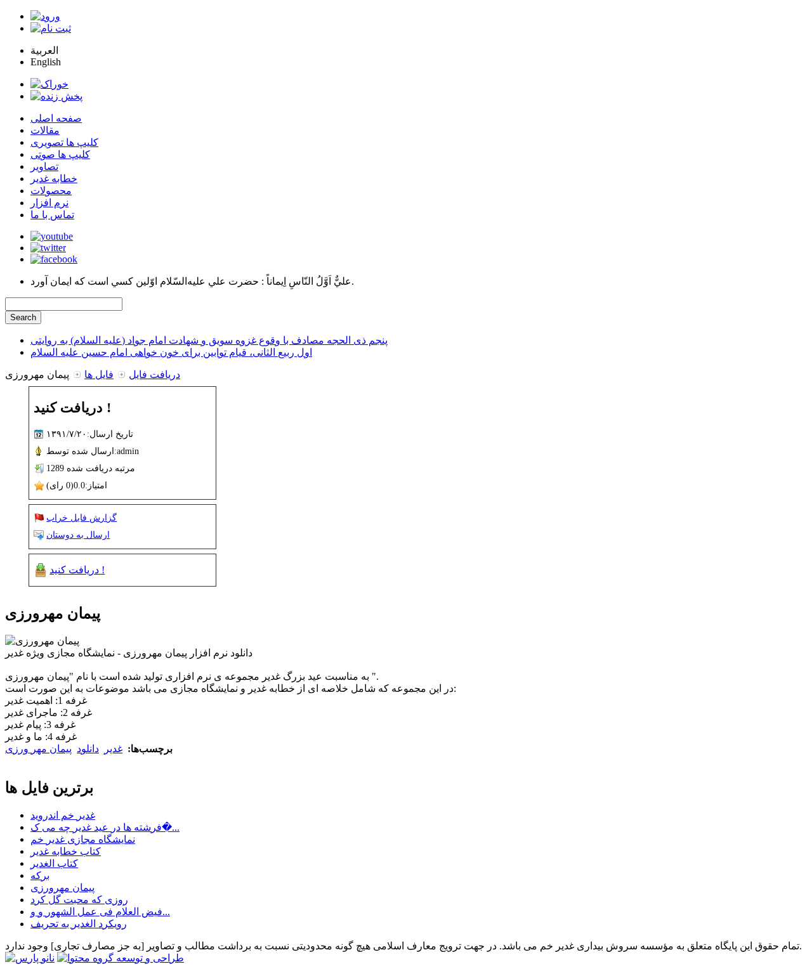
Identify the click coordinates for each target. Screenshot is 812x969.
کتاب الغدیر (54, 863)
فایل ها (99, 374)
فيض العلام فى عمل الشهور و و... (100, 911)
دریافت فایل (154, 374)
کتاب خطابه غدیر (65, 851)
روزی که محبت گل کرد (79, 899)
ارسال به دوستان (78, 535)
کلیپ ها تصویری (64, 142)
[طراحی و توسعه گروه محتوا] (120, 958)
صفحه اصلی (56, 118)
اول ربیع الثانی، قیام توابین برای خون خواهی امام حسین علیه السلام (171, 352)
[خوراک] (49, 84)
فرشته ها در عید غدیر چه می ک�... (105, 827)
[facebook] (53, 259)
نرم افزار (49, 202)
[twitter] (48, 247)
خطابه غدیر (53, 178)
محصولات (51, 190)
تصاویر (44, 166)
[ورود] (45, 16)
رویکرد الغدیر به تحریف (78, 923)
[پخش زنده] (56, 96)
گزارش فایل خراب (81, 517)
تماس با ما (52, 214)
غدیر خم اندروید (62, 815)
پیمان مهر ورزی (38, 748)
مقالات (45, 130)
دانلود (88, 748)
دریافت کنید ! (77, 569)
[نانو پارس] (30, 958)
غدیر (113, 748)
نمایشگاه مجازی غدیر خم (82, 839)
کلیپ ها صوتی (60, 154)
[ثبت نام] (50, 28)
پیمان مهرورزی (62, 887)
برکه (39, 875)
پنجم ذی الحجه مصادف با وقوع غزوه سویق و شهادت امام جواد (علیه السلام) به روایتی (209, 340)
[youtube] (51, 236)
